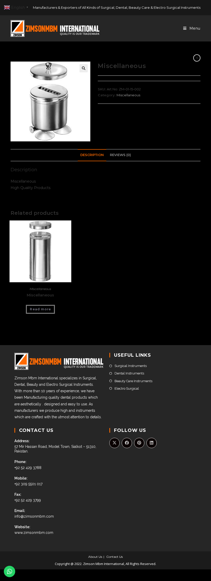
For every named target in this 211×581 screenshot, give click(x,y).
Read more (40, 309)
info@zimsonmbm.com (34, 516)
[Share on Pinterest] (139, 443)
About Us (95, 557)
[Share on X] (114, 443)
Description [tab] (92, 155)
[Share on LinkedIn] (151, 443)
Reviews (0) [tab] (120, 155)
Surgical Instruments (131, 366)
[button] (84, 68)
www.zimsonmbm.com (33, 533)
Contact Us (114, 557)
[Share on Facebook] (127, 443)
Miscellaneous (128, 95)
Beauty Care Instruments (133, 381)
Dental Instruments (129, 373)
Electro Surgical (127, 388)
